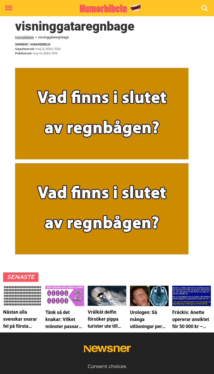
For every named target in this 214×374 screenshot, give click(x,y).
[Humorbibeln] (105, 8)
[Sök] (205, 8)
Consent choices (107, 366)
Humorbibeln (24, 37)
